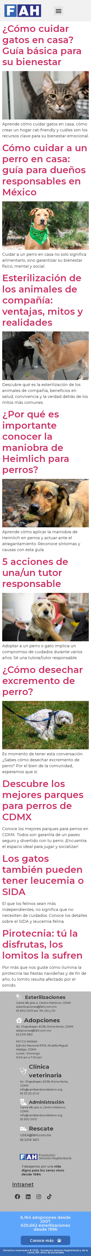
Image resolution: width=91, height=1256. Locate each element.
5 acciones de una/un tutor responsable (35, 573)
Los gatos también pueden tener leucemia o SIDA (43, 875)
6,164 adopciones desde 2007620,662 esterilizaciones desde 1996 (45, 1223)
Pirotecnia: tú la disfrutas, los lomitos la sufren (42, 944)
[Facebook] (17, 1196)
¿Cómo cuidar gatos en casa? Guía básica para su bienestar (42, 45)
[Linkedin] (28, 1196)
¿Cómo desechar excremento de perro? (42, 681)
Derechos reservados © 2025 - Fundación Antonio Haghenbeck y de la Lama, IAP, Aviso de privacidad (45, 1251)
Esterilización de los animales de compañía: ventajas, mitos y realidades (42, 300)
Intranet (23, 1184)
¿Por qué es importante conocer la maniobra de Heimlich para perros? (35, 441)
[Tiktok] (49, 1196)
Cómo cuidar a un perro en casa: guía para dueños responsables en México (44, 170)
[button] (58, 10)
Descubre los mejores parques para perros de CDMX (42, 800)
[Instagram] (38, 1196)
